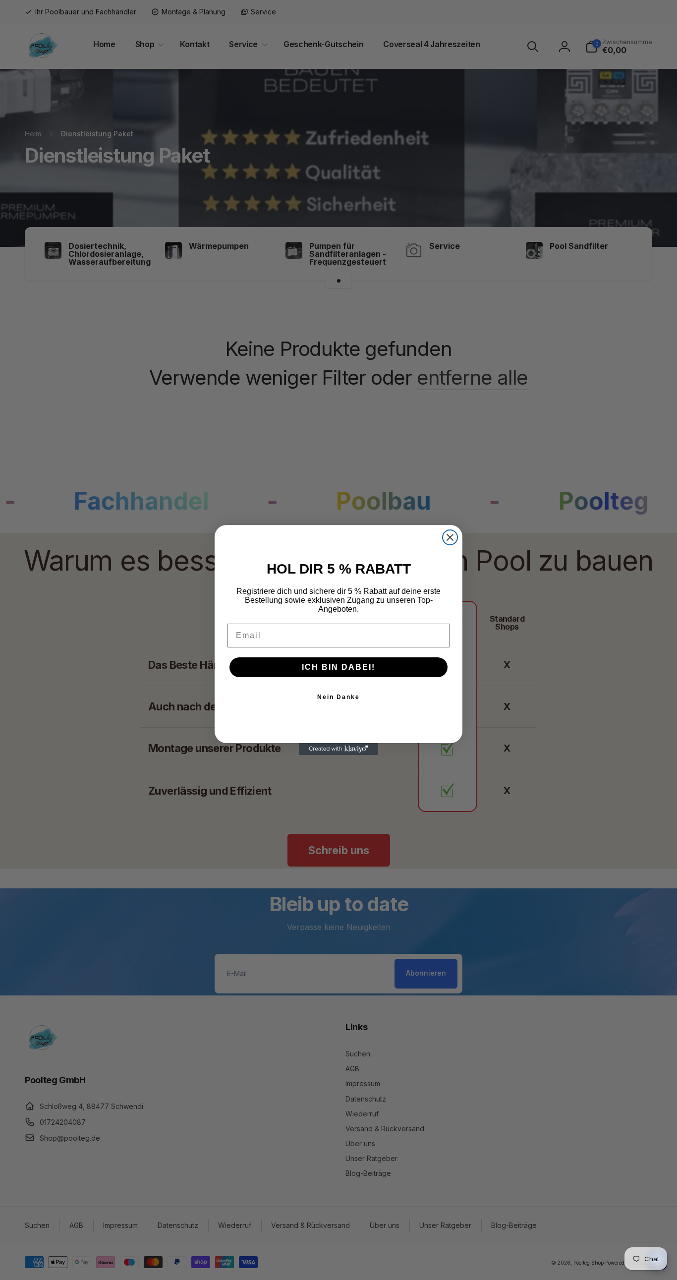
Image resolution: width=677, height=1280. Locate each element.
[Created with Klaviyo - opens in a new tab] (338, 749)
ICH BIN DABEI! (338, 667)
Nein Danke (338, 697)
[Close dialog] (450, 537)
